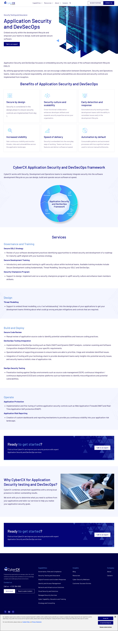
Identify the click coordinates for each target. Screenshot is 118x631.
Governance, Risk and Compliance (49, 571)
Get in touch (9, 591)
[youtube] (13, 611)
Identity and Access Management (49, 583)
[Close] (115, 617)
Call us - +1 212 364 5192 (12, 586)
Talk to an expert (12, 44)
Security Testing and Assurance (15, 15)
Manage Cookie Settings (106, 627)
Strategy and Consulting (46, 603)
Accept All (105, 618)
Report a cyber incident (25, 591)
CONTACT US (108, 3)
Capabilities (37, 3)
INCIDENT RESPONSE (95, 3)
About (57, 3)
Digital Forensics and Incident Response (52, 579)
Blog (74, 571)
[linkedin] (9, 611)
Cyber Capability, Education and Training (52, 599)
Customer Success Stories (82, 583)
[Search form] (70, 3)
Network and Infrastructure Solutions (51, 587)
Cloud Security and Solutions (48, 591)
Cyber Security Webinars (81, 579)
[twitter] (5, 611)
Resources (47, 3)
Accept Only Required (105, 622)
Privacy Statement (36, 622)
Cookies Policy (26, 622)
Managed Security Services (47, 595)
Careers (65, 3)
